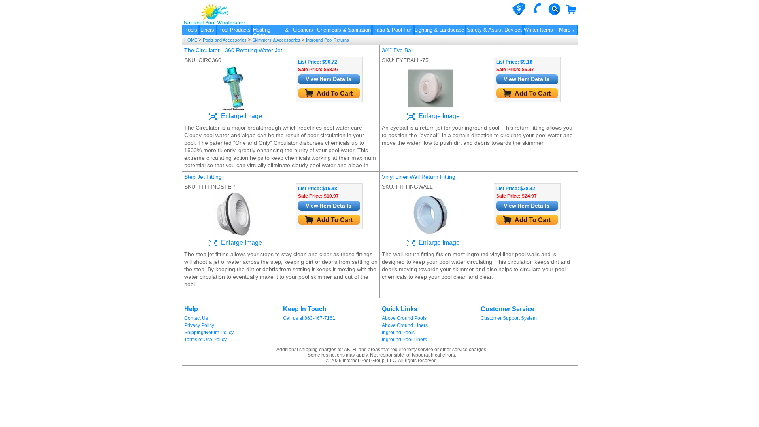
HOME (191, 40)
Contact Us (196, 318)
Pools (190, 30)
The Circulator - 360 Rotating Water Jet (233, 50)
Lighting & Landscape (439, 30)
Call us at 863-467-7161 (309, 318)
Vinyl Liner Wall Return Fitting (418, 177)
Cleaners (303, 30)
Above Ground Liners (405, 325)
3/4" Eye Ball (397, 50)
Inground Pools (398, 332)
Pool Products (234, 30)
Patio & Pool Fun (392, 30)
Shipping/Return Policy (209, 332)
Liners (207, 30)
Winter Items (538, 30)
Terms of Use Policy (205, 339)
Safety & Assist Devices (495, 30)
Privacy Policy (199, 325)
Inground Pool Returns (327, 40)
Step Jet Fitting (203, 177)
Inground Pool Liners (404, 339)
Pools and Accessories (225, 40)
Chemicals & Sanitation (344, 30)
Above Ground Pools (404, 318)
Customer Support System (509, 318)
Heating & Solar (271, 31)
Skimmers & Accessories (276, 40)
